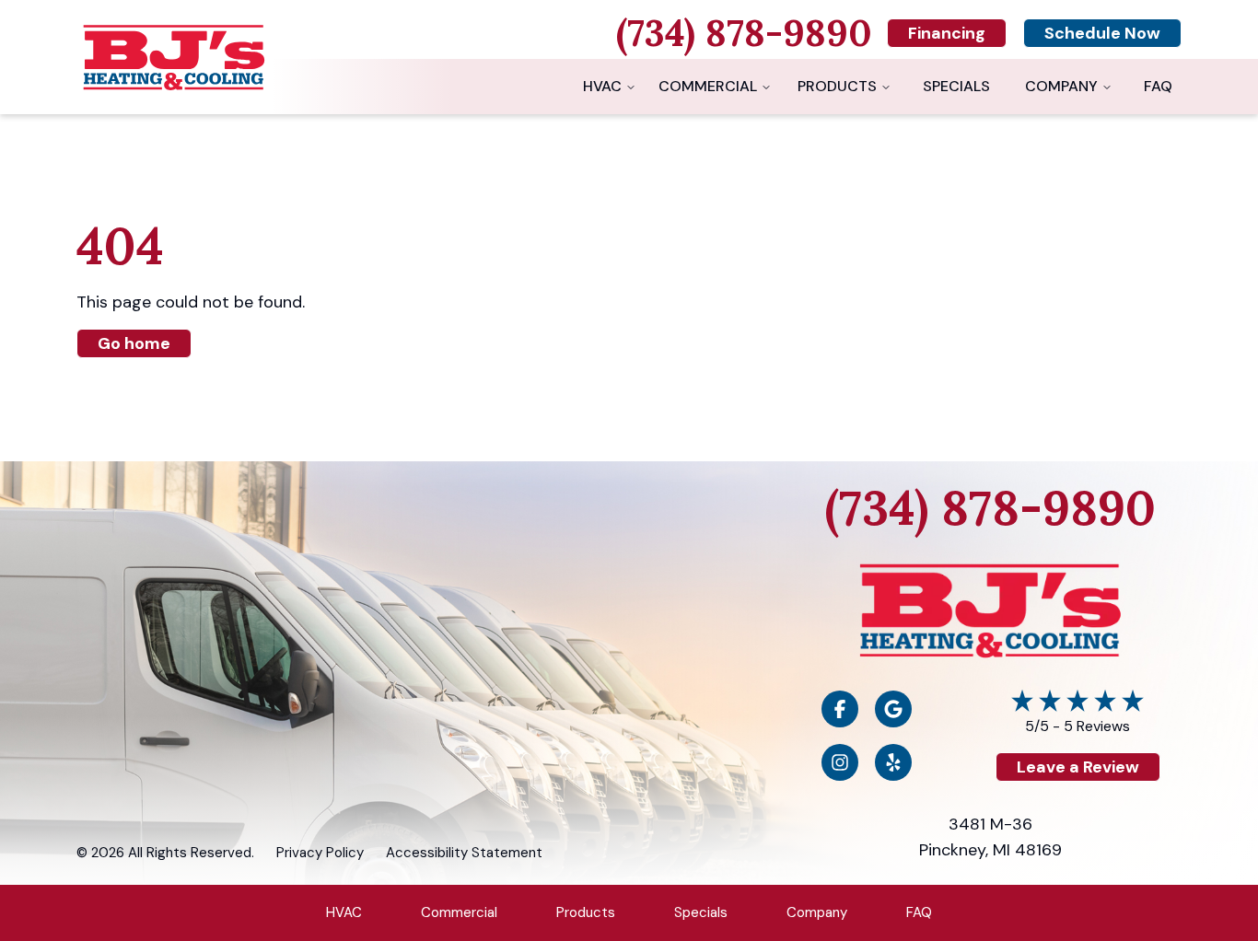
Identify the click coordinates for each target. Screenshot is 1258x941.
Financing (946, 33)
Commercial (707, 86)
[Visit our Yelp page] (893, 762)
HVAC (602, 86)
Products (837, 86)
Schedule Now (1102, 33)
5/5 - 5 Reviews (1077, 726)
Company (1061, 86)
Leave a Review (1078, 767)
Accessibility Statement (464, 852)
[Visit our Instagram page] (839, 762)
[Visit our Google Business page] (893, 709)
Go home (134, 343)
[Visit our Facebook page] (839, 709)
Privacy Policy (320, 852)
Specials (956, 86)
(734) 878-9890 (990, 507)
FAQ (1158, 86)
